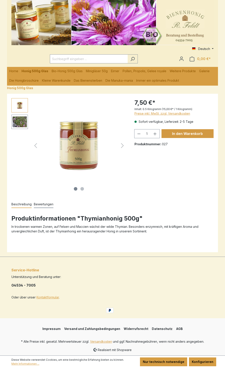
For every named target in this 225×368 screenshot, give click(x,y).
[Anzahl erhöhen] (155, 133)
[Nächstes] (122, 145)
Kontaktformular (47, 297)
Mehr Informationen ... (25, 363)
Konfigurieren (202, 362)
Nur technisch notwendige (163, 362)
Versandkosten (101, 341)
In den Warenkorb (187, 133)
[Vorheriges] (35, 145)
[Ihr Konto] (181, 58)
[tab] (21, 204)
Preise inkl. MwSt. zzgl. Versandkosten (162, 113)
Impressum (51, 329)
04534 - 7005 (23, 285)
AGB (179, 329)
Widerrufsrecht (136, 329)
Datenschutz (162, 329)
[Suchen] (132, 58)
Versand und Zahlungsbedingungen (92, 329)
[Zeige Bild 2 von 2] (82, 189)
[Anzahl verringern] (138, 133)
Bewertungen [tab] (43, 204)
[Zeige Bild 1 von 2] (75, 189)
